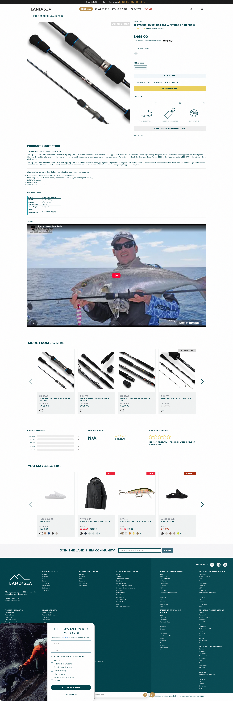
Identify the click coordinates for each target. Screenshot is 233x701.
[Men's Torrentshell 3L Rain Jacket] (96, 493)
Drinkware (46, 619)
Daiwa (162, 574)
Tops (43, 579)
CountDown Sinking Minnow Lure (135, 521)
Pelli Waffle (44, 521)
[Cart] (201, 9)
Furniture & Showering (124, 586)
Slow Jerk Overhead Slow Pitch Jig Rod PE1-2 (55, 399)
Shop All (86, 9)
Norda (162, 595)
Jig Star (138, 21)
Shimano (202, 619)
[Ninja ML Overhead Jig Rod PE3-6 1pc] (137, 370)
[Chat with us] (152, 694)
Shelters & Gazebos (122, 579)
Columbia (163, 590)
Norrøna (163, 597)
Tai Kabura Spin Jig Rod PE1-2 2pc (176, 398)
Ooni (201, 579)
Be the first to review (154, 29)
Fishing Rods (40, 16)
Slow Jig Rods (55, 16)
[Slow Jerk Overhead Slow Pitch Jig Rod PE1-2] (56, 370)
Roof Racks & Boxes (48, 615)
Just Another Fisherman (168, 592)
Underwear (46, 583)
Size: (139, 63)
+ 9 (181, 533)
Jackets (44, 574)
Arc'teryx (163, 581)
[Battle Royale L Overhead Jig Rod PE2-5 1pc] (96, 370)
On (161, 599)
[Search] (191, 9)
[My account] (196, 9)
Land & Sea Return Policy (169, 128)
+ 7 (100, 533)
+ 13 (141, 533)
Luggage (45, 622)
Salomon (163, 586)
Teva (161, 606)
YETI (161, 588)
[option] (41, 410)
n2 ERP (201, 696)
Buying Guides (119, 9)
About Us (136, 9)
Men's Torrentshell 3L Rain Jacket (95, 521)
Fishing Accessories (11, 622)
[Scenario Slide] (177, 493)
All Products (120, 592)
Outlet (148, 9)
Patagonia (163, 576)
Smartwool (164, 604)
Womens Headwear (123, 606)
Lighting (119, 576)
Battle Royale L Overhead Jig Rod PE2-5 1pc (95, 399)
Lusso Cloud (164, 583)
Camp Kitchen (121, 583)
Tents (118, 574)
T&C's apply (65, 637)
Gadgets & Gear (121, 599)
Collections (102, 9)
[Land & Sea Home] (41, 9)
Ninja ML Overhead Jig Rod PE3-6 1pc (135, 399)
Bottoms (45, 581)
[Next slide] (202, 381)
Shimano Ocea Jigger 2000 (150, 157)
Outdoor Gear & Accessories (125, 588)
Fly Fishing (8, 617)
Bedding (119, 581)
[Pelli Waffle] (56, 493)
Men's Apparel (47, 613)
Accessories (46, 586)
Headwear (45, 590)
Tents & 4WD (120, 602)
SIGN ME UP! (71, 687)
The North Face (165, 579)
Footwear (45, 576)
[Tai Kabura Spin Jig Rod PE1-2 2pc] (177, 370)
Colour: (141, 48)
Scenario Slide (167, 521)
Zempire (163, 617)
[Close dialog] (92, 625)
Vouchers (119, 590)
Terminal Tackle (10, 619)
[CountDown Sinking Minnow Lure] (137, 493)
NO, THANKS (71, 695)
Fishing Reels (9, 613)
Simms (162, 602)
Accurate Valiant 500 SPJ (178, 157)
